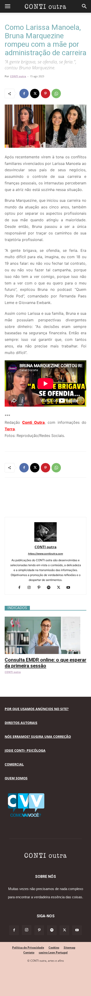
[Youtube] (70, 588)
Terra (10, 429)
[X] (34, 93)
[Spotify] (50, 588)
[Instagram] (31, 588)
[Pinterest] (45, 93)
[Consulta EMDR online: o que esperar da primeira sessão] (45, 619)
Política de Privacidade (28, 947)
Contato (28, 952)
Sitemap (69, 947)
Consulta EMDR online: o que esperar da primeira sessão (45, 663)
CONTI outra (18, 76)
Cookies (54, 947)
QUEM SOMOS (16, 778)
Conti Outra (33, 422)
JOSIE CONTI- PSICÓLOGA (25, 750)
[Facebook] (24, 93)
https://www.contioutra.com (45, 553)
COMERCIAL (14, 764)
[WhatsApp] (56, 93)
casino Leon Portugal (53, 952)
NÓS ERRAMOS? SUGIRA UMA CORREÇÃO (38, 736)
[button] (7, 6)
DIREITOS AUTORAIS (21, 722)
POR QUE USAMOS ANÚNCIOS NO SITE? (37, 709)
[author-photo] (45, 540)
